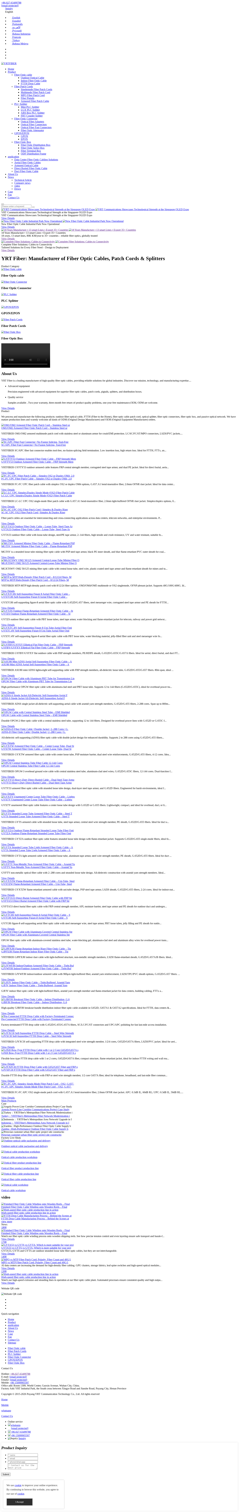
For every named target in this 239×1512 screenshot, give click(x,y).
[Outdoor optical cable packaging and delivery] (26, 1140)
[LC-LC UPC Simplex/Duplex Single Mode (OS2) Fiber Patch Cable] (38, 492)
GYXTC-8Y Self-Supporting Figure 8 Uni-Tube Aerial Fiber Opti (35, 630)
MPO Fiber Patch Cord (33, 95)
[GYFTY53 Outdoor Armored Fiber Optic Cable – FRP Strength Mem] (38, 458)
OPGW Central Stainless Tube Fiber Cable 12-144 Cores (30, 765)
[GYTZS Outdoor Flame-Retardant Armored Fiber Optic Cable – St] (37, 611)
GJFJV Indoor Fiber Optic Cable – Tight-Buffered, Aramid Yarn (34, 985)
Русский (17, 30)
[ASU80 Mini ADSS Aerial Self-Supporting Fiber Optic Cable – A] (36, 661)
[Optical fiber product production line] (21, 1162)
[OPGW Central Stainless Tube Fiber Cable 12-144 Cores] (32, 763)
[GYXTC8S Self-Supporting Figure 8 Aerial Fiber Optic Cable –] (35, 594)
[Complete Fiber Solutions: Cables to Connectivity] (28, 241)
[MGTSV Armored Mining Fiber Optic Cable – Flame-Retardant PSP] (38, 543)
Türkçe (16, 40)
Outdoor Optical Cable (32, 77)
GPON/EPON (21, 133)
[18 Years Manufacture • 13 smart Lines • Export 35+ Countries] (35, 230)
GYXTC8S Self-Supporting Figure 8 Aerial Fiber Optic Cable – (34, 597)
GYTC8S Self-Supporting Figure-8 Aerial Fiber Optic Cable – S (34, 917)
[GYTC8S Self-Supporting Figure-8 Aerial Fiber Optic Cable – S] (35, 915)
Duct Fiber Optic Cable (26, 171)
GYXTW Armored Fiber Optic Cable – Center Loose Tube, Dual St (36, 749)
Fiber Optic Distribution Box (35, 145)
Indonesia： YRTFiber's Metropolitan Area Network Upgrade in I (35, 1122)
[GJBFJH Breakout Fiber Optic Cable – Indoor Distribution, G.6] (35, 999)
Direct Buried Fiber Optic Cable (30, 168)
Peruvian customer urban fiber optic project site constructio (31, 1134)
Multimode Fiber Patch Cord (35, 92)
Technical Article (23, 180)
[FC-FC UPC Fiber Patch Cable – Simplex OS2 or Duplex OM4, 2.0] (37, 475)
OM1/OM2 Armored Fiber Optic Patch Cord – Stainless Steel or (34, 428)
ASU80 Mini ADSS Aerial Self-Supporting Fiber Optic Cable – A (35, 664)
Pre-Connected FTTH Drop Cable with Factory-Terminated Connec (36, 1019)
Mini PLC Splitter (30, 107)
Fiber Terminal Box (31, 150)
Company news (22, 183)
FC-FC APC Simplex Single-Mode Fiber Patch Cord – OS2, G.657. (36, 1086)
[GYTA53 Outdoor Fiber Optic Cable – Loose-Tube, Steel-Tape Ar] (37, 526)
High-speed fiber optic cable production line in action (28, 1277)
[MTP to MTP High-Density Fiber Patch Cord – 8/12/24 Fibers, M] (36, 577)
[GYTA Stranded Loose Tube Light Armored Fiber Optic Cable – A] (37, 847)
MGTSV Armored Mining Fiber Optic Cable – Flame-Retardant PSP (36, 546)
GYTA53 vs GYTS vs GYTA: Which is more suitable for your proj (36, 1247)
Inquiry (9, 8)
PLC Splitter (20, 104)
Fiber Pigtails (27, 98)
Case (10, 191)
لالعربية (16, 27)
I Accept (19, 1502)
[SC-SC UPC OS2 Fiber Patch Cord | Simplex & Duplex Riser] (34, 509)
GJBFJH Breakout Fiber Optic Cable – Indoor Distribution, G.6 (34, 1002)
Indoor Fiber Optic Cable (34, 80)
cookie (18, 1485)
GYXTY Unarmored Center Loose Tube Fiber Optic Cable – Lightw (36, 799)
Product (12, 71)
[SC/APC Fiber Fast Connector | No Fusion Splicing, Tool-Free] (34, 442)
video (17, 185)
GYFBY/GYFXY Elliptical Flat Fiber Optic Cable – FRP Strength (35, 647)
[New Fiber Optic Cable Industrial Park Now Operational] (32, 221)
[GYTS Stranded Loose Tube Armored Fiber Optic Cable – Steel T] (36, 813)
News (11, 177)
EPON (24, 139)
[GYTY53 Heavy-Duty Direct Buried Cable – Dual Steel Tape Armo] (37, 779)
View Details (8, 218)
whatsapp (15, 1425)
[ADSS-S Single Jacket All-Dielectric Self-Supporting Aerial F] (34, 695)
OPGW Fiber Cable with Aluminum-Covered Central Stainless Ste (35, 934)
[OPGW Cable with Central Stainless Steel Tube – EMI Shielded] (35, 712)
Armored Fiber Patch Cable (35, 101)
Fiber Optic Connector (25, 118)
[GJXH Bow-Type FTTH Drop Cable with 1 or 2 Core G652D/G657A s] (39, 1050)
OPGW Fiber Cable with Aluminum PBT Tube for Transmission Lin (36, 681)
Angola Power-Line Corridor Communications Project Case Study (35, 1109)
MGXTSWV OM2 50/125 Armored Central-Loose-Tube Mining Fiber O (39, 563)
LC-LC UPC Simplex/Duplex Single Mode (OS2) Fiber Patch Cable (36, 495)
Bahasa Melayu (20, 43)
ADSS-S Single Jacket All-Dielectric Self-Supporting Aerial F (33, 698)
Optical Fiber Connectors (34, 124)
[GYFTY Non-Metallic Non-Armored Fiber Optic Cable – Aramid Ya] (38, 864)
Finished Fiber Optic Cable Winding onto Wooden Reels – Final (34, 1233)
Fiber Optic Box (22, 142)
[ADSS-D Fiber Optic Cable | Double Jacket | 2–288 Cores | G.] (34, 729)
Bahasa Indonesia (21, 33)
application (13, 156)
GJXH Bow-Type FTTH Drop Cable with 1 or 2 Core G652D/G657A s (38, 1053)
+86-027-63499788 (11, 2)
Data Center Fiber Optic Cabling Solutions (36, 159)
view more (6, 1221)
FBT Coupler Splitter (32, 115)
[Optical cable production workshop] (20, 1151)
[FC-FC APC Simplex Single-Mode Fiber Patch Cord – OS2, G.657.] (37, 1083)
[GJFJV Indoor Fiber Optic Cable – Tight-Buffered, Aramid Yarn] (35, 982)
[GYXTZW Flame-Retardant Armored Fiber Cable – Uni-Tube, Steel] (37, 881)
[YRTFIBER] (9, 63)
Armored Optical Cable (26, 165)
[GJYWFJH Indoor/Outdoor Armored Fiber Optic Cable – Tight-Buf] (37, 965)
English (16, 17)
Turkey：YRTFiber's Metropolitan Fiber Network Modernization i (35, 1116)
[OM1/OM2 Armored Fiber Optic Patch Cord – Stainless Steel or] (35, 425)
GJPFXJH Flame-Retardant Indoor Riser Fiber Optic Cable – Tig (34, 951)
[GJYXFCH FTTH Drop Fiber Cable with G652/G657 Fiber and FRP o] (39, 1067)
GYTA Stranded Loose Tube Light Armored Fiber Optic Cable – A (35, 850)
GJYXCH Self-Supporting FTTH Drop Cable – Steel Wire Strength (36, 1036)
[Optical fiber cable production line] (20, 1173)
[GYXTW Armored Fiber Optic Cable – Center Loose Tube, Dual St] (37, 746)
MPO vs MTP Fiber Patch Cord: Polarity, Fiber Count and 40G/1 (34, 1262)
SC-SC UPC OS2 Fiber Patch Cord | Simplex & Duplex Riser (33, 512)
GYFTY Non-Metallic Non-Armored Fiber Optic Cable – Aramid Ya (36, 867)
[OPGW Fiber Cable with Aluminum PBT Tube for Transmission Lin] (37, 678)
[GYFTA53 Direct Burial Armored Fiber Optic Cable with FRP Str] (36, 898)
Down (17, 188)
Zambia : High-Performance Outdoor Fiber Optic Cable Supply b (34, 1129)
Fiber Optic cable (23, 74)
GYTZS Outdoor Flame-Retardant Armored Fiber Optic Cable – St (35, 613)
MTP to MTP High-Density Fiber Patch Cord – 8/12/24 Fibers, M (35, 580)
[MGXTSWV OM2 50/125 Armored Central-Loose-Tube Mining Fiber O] (40, 560)
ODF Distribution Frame (33, 153)
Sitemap (12, 1342)
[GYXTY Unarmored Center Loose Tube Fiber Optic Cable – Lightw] (38, 796)
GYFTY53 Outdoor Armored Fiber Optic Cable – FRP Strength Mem (37, 461)
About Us (13, 174)
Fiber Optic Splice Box (33, 147)
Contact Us (13, 197)
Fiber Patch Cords (23, 86)
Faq (10, 194)
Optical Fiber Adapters (32, 121)
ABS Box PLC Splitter (33, 112)
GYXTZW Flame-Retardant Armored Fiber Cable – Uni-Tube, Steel (36, 884)
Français (16, 37)
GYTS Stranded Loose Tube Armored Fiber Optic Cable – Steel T (35, 816)
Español (16, 20)
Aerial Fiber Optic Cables (27, 162)
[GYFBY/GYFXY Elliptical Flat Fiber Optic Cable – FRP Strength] (37, 644)
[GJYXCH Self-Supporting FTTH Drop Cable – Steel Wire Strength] (37, 1033)
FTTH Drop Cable (30, 83)
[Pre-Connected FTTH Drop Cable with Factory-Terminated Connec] (37, 1016)
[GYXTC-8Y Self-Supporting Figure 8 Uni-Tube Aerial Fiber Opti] (36, 627)
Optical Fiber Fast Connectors (36, 127)
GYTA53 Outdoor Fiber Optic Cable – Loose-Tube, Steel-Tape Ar (35, 529)
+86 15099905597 (19, 1382)
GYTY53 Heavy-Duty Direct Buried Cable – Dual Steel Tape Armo (36, 782)
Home (11, 69)
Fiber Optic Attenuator (32, 130)
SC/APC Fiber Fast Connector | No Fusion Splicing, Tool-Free (33, 445)
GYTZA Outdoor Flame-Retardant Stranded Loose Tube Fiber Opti (36, 833)
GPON (24, 136)
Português (17, 24)
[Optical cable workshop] (14, 1184)
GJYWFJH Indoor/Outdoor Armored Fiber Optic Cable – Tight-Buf (36, 968)
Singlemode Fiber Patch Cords (36, 89)
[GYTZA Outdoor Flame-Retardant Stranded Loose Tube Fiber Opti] (37, 830)
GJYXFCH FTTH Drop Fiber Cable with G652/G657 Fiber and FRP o (38, 1069)
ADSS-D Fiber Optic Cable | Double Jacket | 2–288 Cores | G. (33, 732)
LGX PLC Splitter (30, 109)
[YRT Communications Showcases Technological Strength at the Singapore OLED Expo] (48, 209)
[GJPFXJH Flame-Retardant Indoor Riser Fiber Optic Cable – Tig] (36, 948)
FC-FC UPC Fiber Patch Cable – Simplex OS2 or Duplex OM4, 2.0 (36, 478)
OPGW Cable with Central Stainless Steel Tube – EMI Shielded (34, 715)
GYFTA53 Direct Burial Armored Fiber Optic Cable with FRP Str (35, 901)
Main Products (8, 1100)
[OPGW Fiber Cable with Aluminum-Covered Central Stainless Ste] (36, 931)
